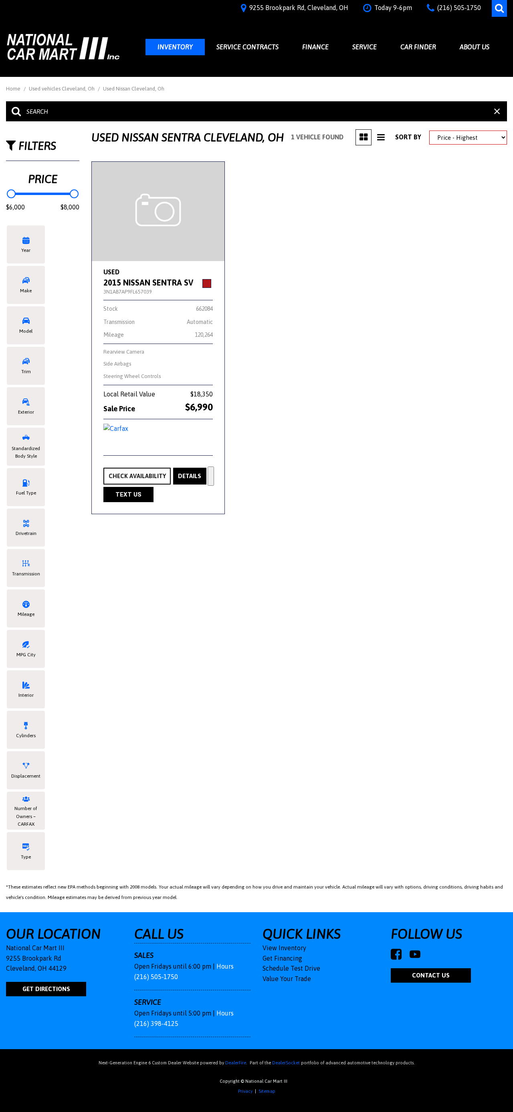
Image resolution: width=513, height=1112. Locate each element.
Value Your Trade (287, 978)
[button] (499, 8)
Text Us (128, 494)
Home (14, 89)
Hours (225, 966)
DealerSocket (286, 1062)
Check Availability (137, 476)
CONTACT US (431, 975)
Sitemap (267, 1091)
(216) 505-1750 (156, 976)
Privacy (245, 1091)
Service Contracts (247, 46)
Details (189, 476)
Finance (315, 46)
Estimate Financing (211, 476)
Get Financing (282, 958)
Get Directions (46, 988)
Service (364, 46)
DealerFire (235, 1062)
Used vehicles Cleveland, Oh (62, 89)
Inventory (175, 46)
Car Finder (418, 46)
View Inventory (284, 947)
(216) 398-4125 (156, 1023)
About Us (474, 46)
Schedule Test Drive (291, 968)
